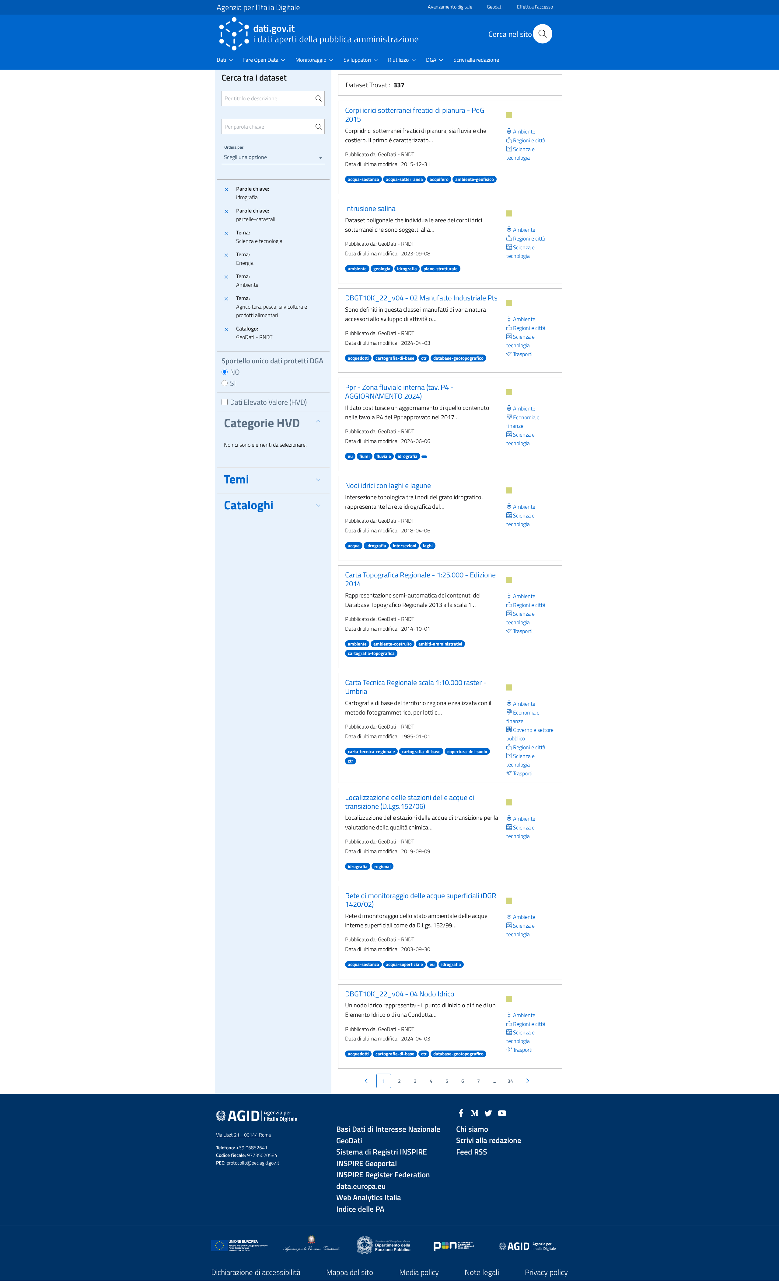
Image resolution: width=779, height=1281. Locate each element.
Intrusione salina (370, 208)
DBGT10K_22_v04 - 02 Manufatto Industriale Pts (421, 297)
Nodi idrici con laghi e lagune (388, 485)
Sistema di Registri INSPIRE (381, 1152)
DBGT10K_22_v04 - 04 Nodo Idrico (399, 993)
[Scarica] (509, 115)
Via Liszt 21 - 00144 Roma (243, 1134)
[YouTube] (502, 1112)
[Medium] (475, 1112)
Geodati (494, 6)
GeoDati (349, 1140)
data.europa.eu (361, 1186)
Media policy (419, 1272)
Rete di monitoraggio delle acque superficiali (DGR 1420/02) (420, 900)
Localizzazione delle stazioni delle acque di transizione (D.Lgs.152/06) (409, 802)
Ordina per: (234, 147)
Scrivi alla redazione (488, 1140)
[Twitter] (488, 1112)
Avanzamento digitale (450, 6)
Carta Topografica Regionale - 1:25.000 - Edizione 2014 (420, 579)
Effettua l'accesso (535, 6)
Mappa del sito (349, 1272)
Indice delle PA (360, 1209)
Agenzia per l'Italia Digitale (258, 7)
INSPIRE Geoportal (366, 1163)
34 (510, 1081)
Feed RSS (471, 1152)
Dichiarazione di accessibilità (255, 1272)
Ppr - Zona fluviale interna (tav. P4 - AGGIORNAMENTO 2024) (399, 391)
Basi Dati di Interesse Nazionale (388, 1129)
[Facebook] (461, 1112)
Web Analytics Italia (368, 1197)
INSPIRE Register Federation (383, 1174)
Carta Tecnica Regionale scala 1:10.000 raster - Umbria (416, 687)
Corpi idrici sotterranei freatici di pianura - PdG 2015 (414, 114)
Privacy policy (546, 1272)
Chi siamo (472, 1129)
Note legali (482, 1272)
